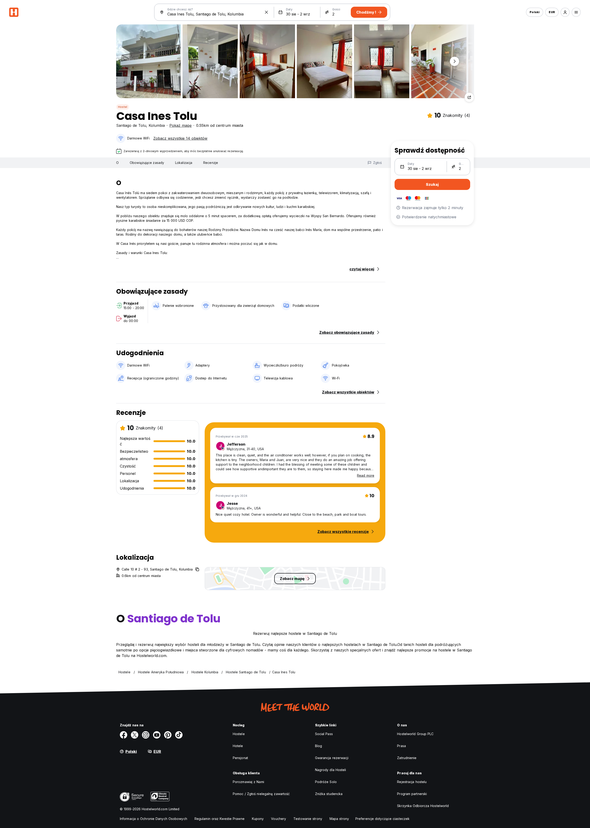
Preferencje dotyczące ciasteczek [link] (382, 819)
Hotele (238, 746)
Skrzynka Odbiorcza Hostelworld (423, 806)
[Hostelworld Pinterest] (167, 735)
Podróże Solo (326, 782)
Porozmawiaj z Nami (248, 782)
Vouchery (278, 819)
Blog (318, 746)
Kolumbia (157, 125)
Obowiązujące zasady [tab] (147, 163)
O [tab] (117, 163)
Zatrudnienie (406, 758)
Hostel (122, 107)
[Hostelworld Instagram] (145, 735)
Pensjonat (240, 758)
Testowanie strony (307, 819)
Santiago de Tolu (131, 125)
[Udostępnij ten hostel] (469, 97)
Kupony (258, 819)
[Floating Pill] (454, 61)
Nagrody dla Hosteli (330, 770)
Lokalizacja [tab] (183, 163)
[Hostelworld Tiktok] (179, 735)
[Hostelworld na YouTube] (156, 735)
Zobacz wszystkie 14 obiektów (180, 138)
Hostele (239, 734)
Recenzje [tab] (210, 163)
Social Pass (324, 734)
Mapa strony (339, 819)
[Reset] (266, 12)
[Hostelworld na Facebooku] (123, 735)
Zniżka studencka (329, 794)
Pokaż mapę (180, 125)
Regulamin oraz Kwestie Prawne (220, 819)
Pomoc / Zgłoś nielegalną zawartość (261, 794)
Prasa (401, 746)
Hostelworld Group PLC (415, 734)
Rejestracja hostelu (412, 782)
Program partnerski (412, 794)
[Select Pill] (565, 12)
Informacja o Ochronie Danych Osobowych (153, 819)
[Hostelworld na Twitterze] (134, 735)
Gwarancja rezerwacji (331, 758)
